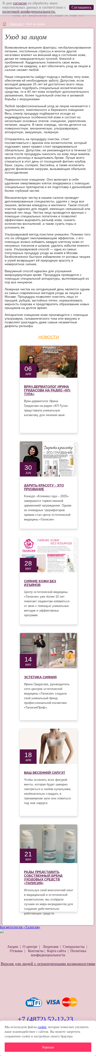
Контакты (36, 951)
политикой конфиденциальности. (29, 11)
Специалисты (74, 947)
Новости (16, 24)
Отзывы (17, 951)
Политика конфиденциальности (58, 953)
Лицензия (50, 947)
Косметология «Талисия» (20, 927)
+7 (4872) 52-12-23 (45, 1019)
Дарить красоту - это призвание (44, 487)
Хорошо (48, 1047)
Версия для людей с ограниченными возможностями (48, 963)
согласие (20, 3)
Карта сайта (56, 951)
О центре (30, 947)
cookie (42, 1027)
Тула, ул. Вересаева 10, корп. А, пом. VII (48, 15)
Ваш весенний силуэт (44, 773)
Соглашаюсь (81, 7)
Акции (12, 947)
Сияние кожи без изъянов (40, 583)
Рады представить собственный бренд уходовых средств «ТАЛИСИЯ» (43, 877)
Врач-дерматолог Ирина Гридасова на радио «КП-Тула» (47, 390)
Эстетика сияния (40, 677)
